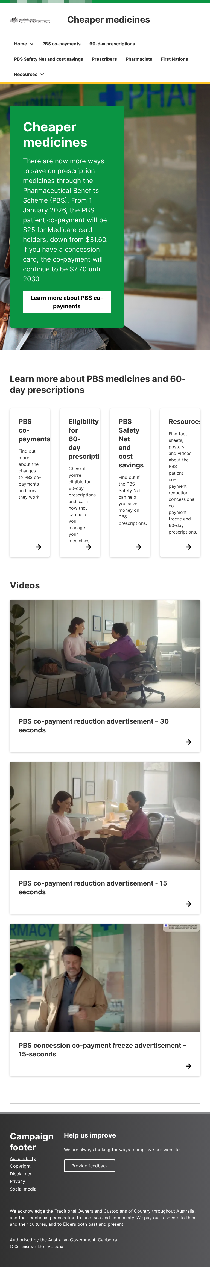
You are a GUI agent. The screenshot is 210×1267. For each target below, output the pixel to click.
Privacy (17, 1181)
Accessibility (23, 1158)
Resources (185, 421)
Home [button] (20, 43)
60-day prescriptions (112, 43)
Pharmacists (139, 59)
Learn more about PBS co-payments (67, 302)
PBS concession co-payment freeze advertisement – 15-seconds (102, 1049)
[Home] (30, 19)
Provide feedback (89, 1165)
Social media (23, 1189)
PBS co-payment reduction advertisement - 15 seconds (93, 887)
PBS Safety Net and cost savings (48, 59)
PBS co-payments (61, 43)
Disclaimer (20, 1173)
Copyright (20, 1166)
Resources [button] (25, 74)
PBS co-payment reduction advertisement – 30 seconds (94, 725)
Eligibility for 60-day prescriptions (90, 439)
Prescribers (104, 59)
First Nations (174, 59)
